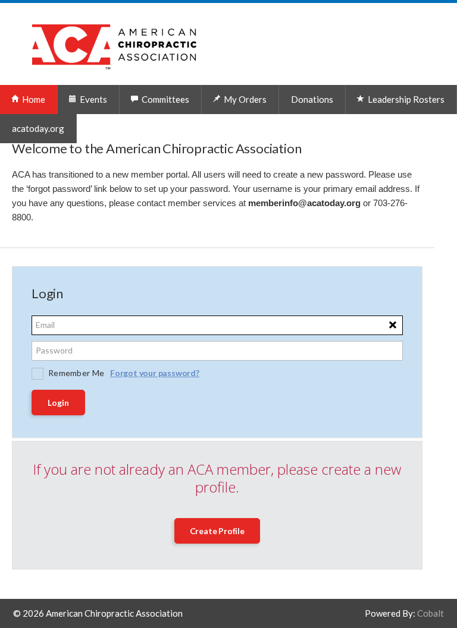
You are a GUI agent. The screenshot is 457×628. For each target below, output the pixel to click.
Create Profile (217, 531)
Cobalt (430, 613)
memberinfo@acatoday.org (304, 203)
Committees (164, 99)
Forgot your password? (154, 373)
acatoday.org (38, 128)
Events (92, 99)
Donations (312, 99)
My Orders (244, 99)
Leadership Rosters (405, 99)
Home (32, 99)
